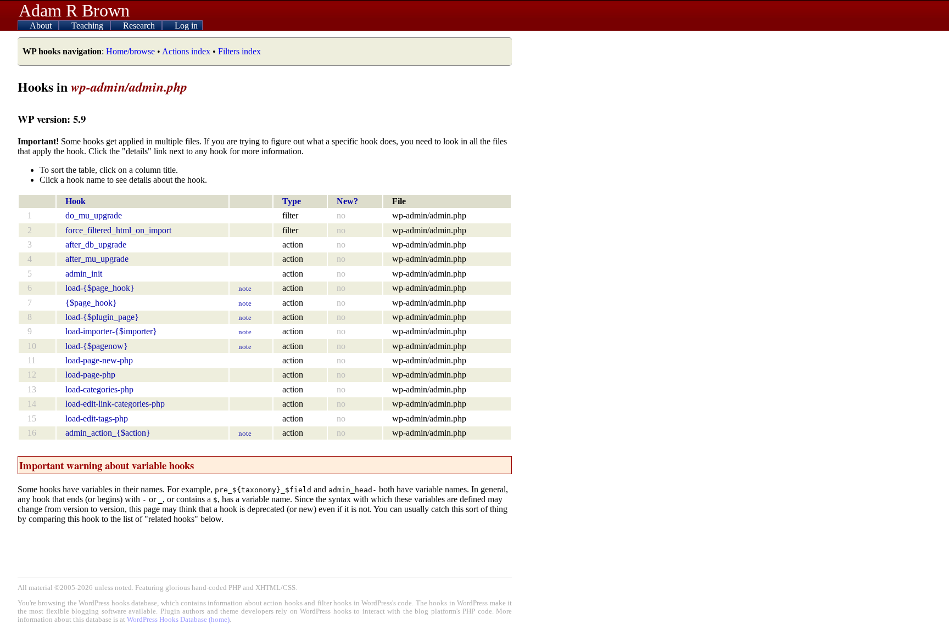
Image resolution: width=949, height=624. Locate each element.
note (245, 288)
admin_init (83, 273)
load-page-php (90, 374)
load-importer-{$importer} (111, 331)
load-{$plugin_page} (102, 317)
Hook (75, 201)
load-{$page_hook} (100, 288)
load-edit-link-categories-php (115, 403)
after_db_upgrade (95, 244)
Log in (186, 25)
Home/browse (130, 51)
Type (291, 201)
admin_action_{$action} (107, 432)
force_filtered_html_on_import (118, 230)
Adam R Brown (74, 10)
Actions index (186, 51)
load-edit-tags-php (96, 418)
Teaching (88, 25)
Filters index (239, 51)
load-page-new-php (99, 360)
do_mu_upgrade (93, 215)
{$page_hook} (91, 302)
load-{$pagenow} (96, 346)
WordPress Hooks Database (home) (178, 619)
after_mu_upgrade (97, 258)
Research (140, 25)
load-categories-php (99, 389)
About (42, 25)
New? (347, 201)
